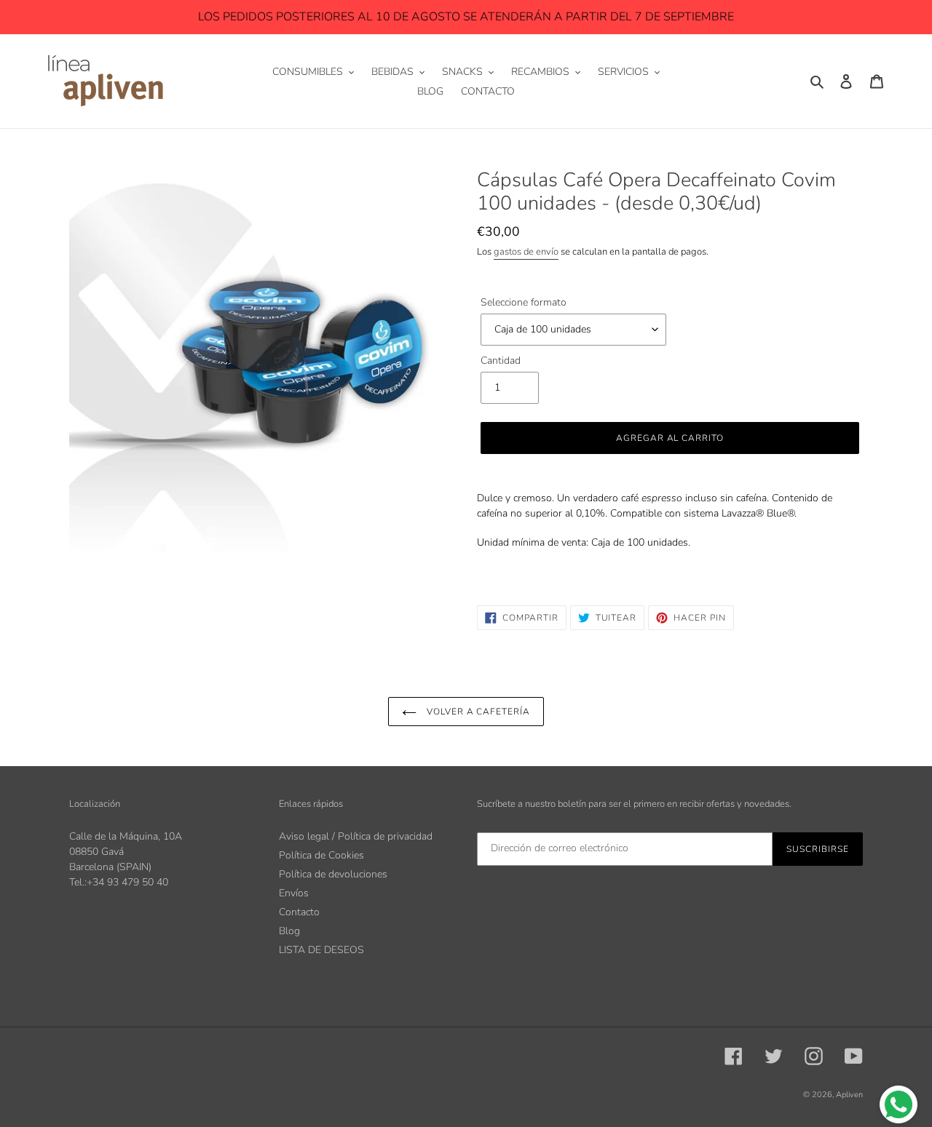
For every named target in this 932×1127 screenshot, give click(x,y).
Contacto (299, 912)
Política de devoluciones (333, 874)
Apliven (849, 1094)
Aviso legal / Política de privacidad (356, 836)
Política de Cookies (321, 855)
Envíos (294, 893)
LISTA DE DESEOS (321, 950)
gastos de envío (526, 251)
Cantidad (501, 360)
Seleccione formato (523, 302)
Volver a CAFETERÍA (477, 711)
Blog (289, 931)
